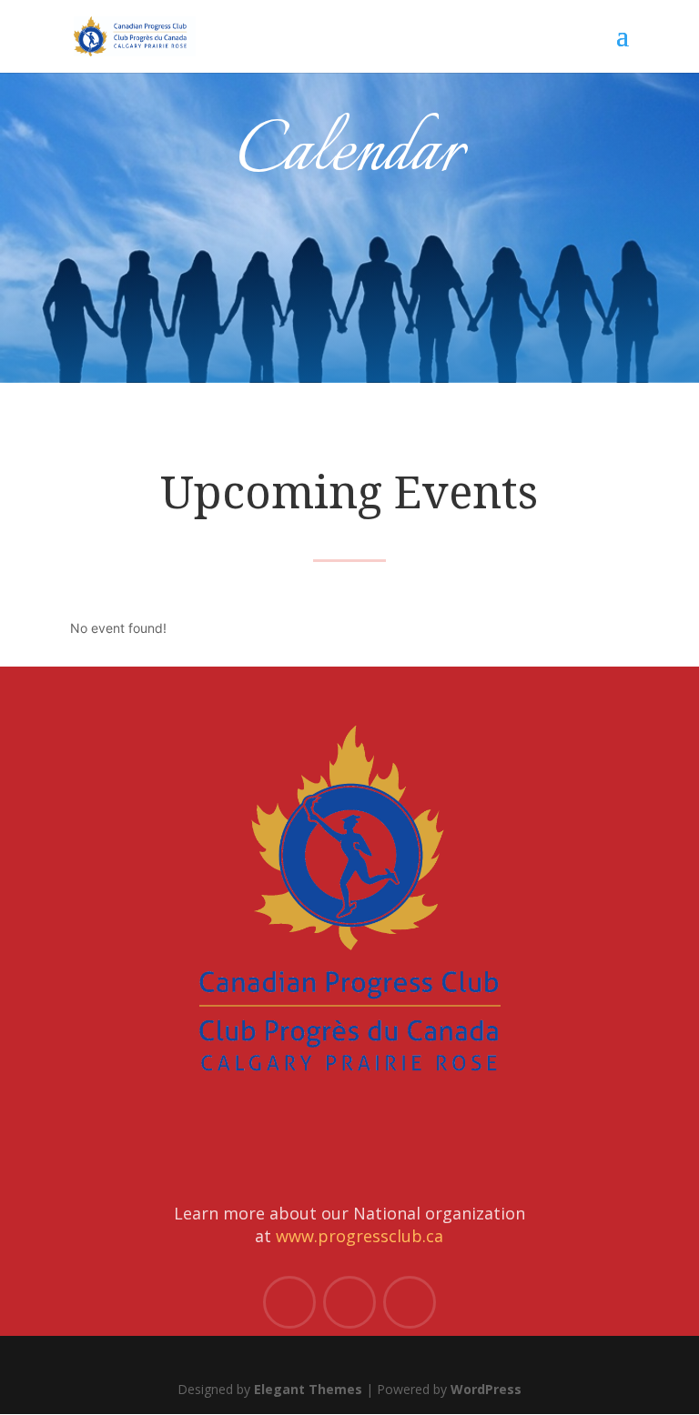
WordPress (486, 1389)
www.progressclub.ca (359, 1236)
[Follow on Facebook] (289, 1302)
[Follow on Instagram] (409, 1302)
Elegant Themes (308, 1389)
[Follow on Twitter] (349, 1302)
